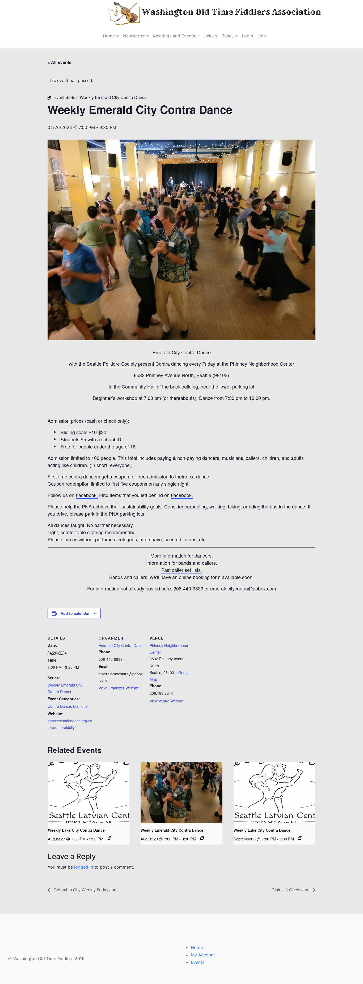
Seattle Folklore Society (112, 363)
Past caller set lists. (181, 569)
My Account (203, 954)
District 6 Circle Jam (291, 890)
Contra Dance (59, 706)
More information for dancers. (181, 555)
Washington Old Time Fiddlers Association (214, 12)
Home (197, 947)
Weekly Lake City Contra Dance (76, 830)
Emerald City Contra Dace (120, 645)
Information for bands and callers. (181, 562)
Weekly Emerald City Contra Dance (172, 830)
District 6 (80, 706)
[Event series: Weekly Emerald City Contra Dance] (202, 838)
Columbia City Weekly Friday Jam (85, 890)
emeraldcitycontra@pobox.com (243, 588)
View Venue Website (167, 701)
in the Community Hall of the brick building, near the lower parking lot (181, 386)
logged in (83, 867)
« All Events (59, 62)
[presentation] (88, 792)
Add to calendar (75, 613)
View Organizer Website (119, 687)
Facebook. (87, 494)
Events (197, 962)
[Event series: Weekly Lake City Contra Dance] (109, 838)
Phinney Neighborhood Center (262, 363)
